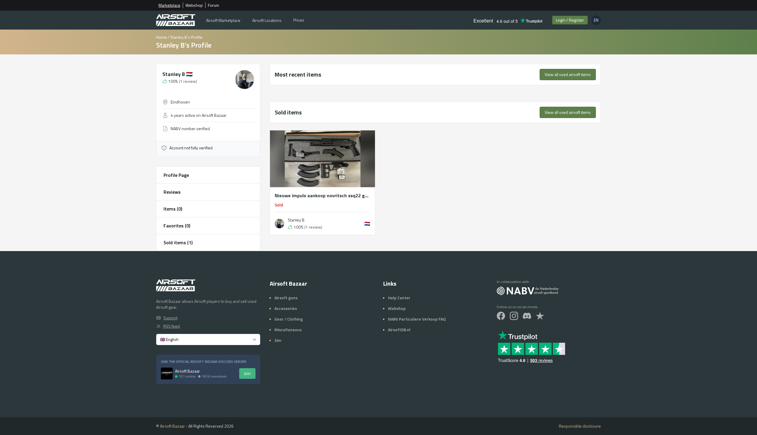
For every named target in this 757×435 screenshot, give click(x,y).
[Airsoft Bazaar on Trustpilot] (540, 316)
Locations (267, 20)
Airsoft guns (285, 298)
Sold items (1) (178, 242)
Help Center (399, 298)
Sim (277, 340)
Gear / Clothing (288, 319)
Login (570, 20)
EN (597, 21)
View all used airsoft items (568, 74)
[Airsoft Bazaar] (175, 20)
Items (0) (173, 208)
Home (161, 37)
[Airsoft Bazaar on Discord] (527, 316)
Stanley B (177, 74)
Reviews (172, 191)
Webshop (194, 5)
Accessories (285, 308)
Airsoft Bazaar (172, 426)
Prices (298, 20)
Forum (213, 5)
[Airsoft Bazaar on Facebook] (501, 316)
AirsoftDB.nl (399, 329)
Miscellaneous (288, 329)
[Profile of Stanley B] (279, 223)
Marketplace (169, 5)
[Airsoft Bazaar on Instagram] (514, 316)
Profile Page (176, 175)
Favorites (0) (177, 225)
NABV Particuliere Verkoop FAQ (417, 319)
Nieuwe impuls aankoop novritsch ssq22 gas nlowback (322, 195)
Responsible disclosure (580, 426)
